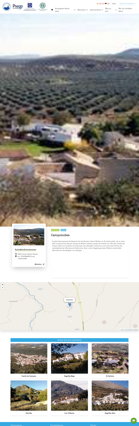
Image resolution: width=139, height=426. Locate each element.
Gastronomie (95, 10)
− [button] (2, 287)
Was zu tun (108, 9)
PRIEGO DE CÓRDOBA (127, 4)
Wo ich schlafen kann (125, 9)
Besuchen (82, 10)
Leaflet (122, 330)
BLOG (114, 4)
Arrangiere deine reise (62, 9)
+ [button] (2, 284)
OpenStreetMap (129, 330)
